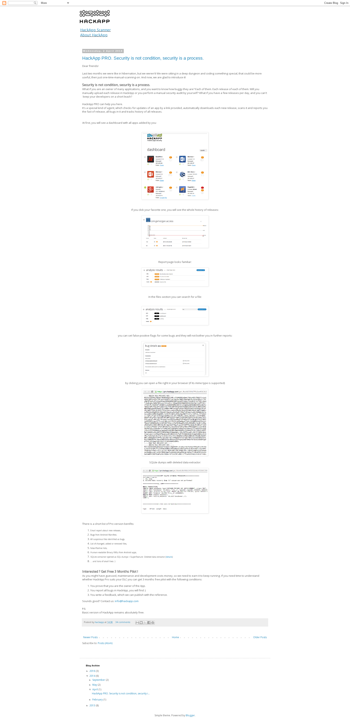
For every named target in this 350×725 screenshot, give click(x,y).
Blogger (190, 715)
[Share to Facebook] (149, 623)
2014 (93, 676)
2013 (93, 705)
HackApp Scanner (95, 29)
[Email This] (137, 623)
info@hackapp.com (127, 601)
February (97, 699)
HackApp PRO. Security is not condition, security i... (121, 693)
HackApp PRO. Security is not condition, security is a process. (143, 58)
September (99, 680)
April (95, 689)
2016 (93, 671)
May (95, 684)
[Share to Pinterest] (153, 623)
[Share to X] (145, 623)
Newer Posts (90, 637)
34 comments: (123, 622)
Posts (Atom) (105, 643)
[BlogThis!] (141, 623)
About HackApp (94, 34)
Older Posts (260, 637)
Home (175, 637)
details (169, 556)
